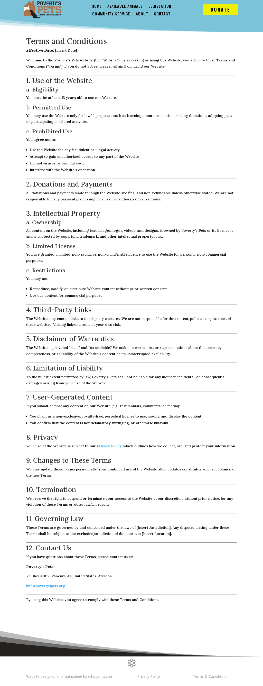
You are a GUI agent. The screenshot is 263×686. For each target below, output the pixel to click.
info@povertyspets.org (45, 585)
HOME (97, 6)
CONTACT (162, 14)
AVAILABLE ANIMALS (125, 6)
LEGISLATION (159, 6)
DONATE (220, 9)
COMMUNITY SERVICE (111, 14)
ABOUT (142, 14)
